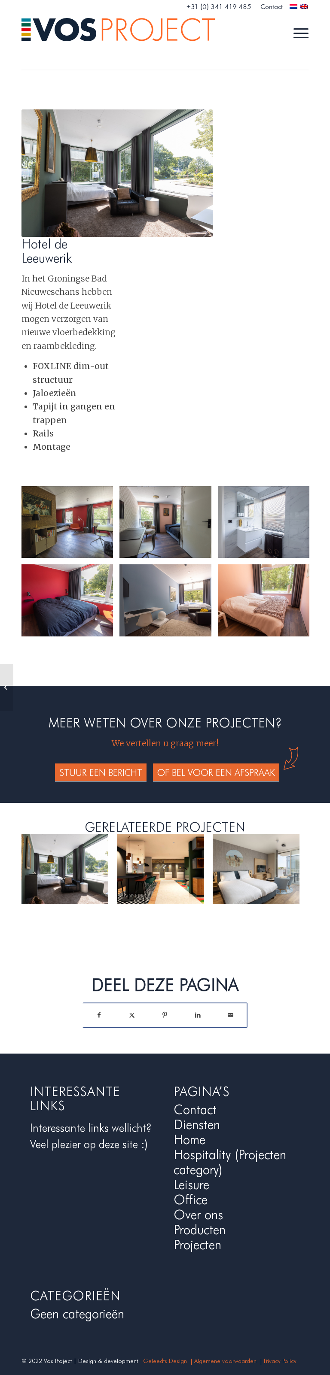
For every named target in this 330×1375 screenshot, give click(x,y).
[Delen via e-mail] (230, 1015)
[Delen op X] (132, 1015)
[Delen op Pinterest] (165, 1015)
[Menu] (297, 32)
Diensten (197, 1124)
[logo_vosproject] (118, 32)
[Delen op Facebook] (99, 1015)
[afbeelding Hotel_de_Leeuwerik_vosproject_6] (267, 603)
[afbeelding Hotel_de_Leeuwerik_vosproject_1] (70, 525)
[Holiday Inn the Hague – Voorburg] (6, 687)
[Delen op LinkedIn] (197, 1015)
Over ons (198, 1214)
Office (191, 1199)
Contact (195, 1109)
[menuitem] (219, 6)
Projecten (197, 1244)
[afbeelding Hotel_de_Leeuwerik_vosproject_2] (168, 525)
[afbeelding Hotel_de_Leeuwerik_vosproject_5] (168, 603)
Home (189, 1139)
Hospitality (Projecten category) (230, 1162)
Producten (200, 1229)
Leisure (191, 1184)
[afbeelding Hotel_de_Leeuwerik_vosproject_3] (267, 525)
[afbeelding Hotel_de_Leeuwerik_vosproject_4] (70, 603)
